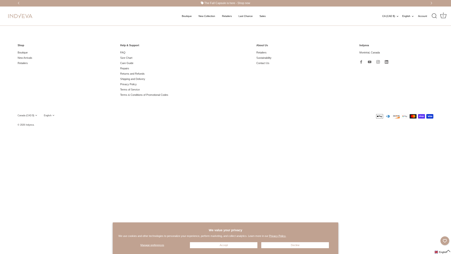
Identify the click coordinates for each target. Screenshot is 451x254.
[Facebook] (361, 61)
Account (422, 15)
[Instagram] (378, 61)
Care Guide (126, 63)
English (406, 15)
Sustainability (263, 57)
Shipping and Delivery (132, 78)
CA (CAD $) (388, 15)
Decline (295, 245)
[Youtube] (369, 61)
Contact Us (262, 63)
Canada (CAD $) (26, 115)
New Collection (207, 15)
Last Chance (246, 15)
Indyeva (30, 124)
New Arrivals (25, 57)
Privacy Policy (128, 84)
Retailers (227, 15)
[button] (432, 3)
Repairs (124, 68)
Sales (263, 15)
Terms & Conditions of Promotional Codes (144, 94)
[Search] (434, 16)
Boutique (187, 15)
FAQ (122, 52)
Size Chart (126, 57)
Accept (224, 245)
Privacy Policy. (277, 235)
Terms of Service (130, 89)
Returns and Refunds (132, 73)
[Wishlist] (444, 240)
